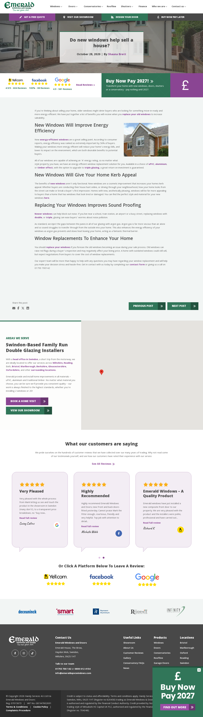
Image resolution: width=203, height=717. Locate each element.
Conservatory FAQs (133, 663)
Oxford (184, 653)
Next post (179, 306)
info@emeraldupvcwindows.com (73, 673)
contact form (137, 265)
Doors (72, 7)
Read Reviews (84, 85)
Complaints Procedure (18, 711)
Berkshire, (42, 367)
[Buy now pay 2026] (177, 691)
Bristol (15, 367)
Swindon (184, 663)
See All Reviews (101, 464)
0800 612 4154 (83, 669)
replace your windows (58, 247)
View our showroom (25, 411)
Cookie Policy (40, 707)
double (38, 218)
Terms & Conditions (17, 707)
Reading (68, 363)
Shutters (126, 7)
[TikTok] (32, 653)
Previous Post (143, 306)
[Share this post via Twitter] (22, 308)
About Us (128, 648)
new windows (57, 184)
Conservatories (92, 7)
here (46, 198)
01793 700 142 (63, 669)
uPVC (151, 164)
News (126, 668)
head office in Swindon (25, 360)
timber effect (45, 168)
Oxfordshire (12, 370)
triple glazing (92, 168)
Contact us (178, 7)
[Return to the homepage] (19, 7)
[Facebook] (15, 653)
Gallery (127, 658)
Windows (55, 7)
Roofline (111, 7)
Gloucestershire (57, 367)
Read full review (28, 518)
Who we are (158, 7)
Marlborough (28, 367)
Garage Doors (161, 663)
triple (49, 218)
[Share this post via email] (13, 308)
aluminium (161, 164)
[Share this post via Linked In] (27, 308)
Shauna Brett (117, 54)
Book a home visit (23, 401)
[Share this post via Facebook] (18, 308)
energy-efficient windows (54, 140)
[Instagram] (23, 653)
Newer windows (43, 214)
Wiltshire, (58, 363)
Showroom (129, 643)
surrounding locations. (43, 370)
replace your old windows (136, 115)
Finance (143, 7)
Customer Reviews (133, 653)
